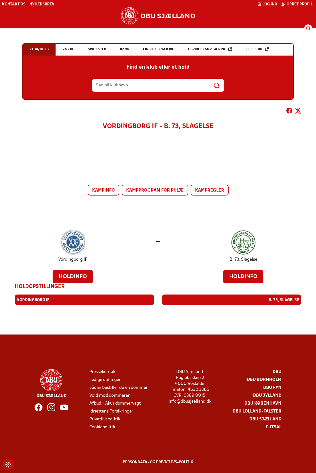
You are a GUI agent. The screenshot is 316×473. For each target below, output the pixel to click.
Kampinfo (103, 190)
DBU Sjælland (265, 419)
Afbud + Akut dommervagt (115, 403)
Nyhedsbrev (41, 4)
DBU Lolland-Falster (257, 411)
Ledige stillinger (105, 380)
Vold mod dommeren (109, 396)
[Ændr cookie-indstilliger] (8, 465)
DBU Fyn (272, 388)
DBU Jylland (267, 396)
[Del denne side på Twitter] (298, 112)
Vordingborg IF (72, 259)
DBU (277, 372)
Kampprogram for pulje (155, 190)
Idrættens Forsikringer (111, 411)
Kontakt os (13, 4)
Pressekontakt (103, 372)
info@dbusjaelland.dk (190, 401)
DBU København (262, 403)
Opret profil (300, 4)
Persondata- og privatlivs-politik (158, 462)
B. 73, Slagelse (243, 259)
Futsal (273, 427)
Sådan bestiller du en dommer (118, 388)
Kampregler (209, 190)
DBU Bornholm (264, 380)
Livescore (254, 49)
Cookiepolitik (102, 427)
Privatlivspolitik (104, 419)
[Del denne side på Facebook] (289, 112)
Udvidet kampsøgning (207, 49)
